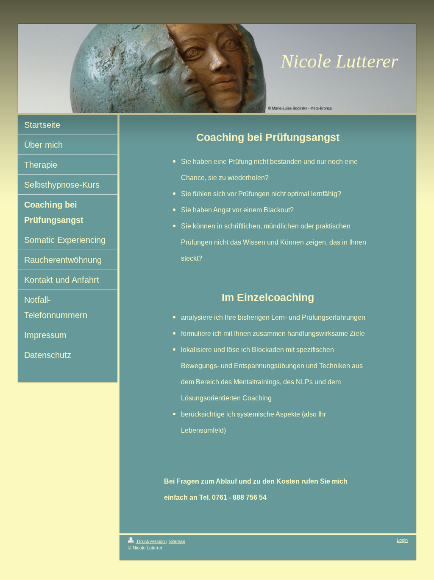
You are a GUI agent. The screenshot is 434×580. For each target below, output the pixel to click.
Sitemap (177, 541)
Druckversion (151, 541)
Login (402, 540)
